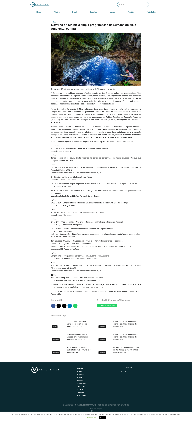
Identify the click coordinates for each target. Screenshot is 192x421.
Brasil (74, 12)
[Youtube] (157, 4)
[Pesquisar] (146, 4)
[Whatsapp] (160, 4)
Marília (57, 12)
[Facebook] (154, 4)
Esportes (93, 12)
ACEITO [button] (102, 418)
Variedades (151, 12)
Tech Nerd (81, 386)
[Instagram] (151, 4)
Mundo (112, 12)
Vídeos (80, 389)
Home (38, 12)
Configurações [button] (91, 418)
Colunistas (81, 395)
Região (131, 12)
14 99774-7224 (128, 368)
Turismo (80, 392)
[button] (53, 306)
